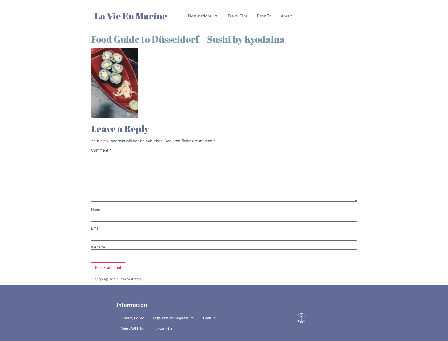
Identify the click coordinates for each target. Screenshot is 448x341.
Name (96, 209)
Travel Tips (238, 15)
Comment (101, 150)
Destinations (200, 15)
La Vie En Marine (130, 16)
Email (96, 228)
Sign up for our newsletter (118, 278)
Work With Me (133, 328)
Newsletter (164, 328)
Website (98, 247)
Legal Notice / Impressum (173, 318)
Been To (264, 15)
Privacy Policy (132, 318)
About (286, 15)
